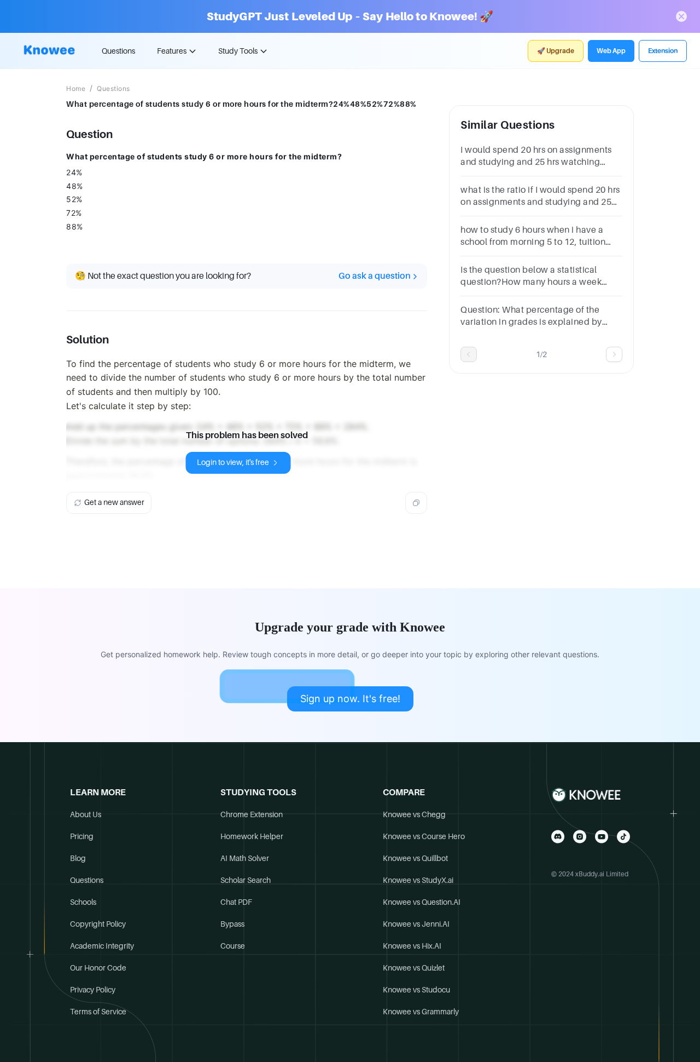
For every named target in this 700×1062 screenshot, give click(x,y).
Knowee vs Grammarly (421, 1011)
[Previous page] (468, 354)
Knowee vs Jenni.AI (416, 924)
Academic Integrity (102, 946)
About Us (85, 814)
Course (232, 946)
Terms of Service (98, 1011)
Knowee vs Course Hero (424, 836)
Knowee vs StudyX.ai (418, 880)
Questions (118, 51)
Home (75, 89)
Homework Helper (251, 836)
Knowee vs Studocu (416, 989)
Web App (611, 51)
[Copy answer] (416, 503)
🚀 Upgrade (555, 51)
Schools (83, 902)
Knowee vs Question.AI (421, 902)
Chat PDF (236, 902)
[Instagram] (579, 836)
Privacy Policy (92, 989)
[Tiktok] (623, 836)
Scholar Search (245, 880)
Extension (663, 51)
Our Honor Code (98, 967)
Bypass (232, 924)
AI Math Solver (244, 858)
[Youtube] (601, 836)
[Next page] (614, 354)
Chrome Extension (251, 814)
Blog (78, 858)
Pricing (82, 836)
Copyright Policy (98, 924)
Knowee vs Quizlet (414, 967)
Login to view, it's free (233, 462)
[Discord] (557, 836)
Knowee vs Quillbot (415, 858)
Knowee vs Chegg (414, 814)
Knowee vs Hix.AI (412, 946)
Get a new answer (114, 502)
